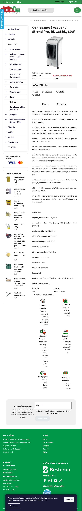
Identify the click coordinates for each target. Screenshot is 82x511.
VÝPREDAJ (12, 147)
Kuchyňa (11, 39)
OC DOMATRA (48, 442)
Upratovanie (15, 49)
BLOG (45, 452)
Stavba (11, 137)
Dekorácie (14, 87)
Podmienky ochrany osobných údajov (16, 442)
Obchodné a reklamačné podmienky (16, 439)
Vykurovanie (15, 92)
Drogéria (13, 114)
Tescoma (11, 34)
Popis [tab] (45, 104)
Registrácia (72, 2)
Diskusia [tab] (62, 104)
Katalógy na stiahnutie (11, 449)
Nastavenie (14, 506)
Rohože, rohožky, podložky (17, 108)
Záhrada (11, 127)
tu (45, 500)
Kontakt (46, 446)
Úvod (45, 439)
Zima (12, 97)
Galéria (45, 449)
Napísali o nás (8, 452)
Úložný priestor (16, 82)
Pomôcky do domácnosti (15, 75)
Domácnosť (12, 44)
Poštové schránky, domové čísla (17, 121)
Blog (19, 2)
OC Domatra (8, 2)
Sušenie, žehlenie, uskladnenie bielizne (18, 57)
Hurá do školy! (14, 29)
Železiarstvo (13, 142)
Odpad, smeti (16, 69)
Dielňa (10, 132)
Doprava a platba (9, 446)
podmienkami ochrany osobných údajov (58, 412)
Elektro (13, 102)
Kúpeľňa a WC (16, 64)
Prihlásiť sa (42, 419)
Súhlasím (69, 499)
